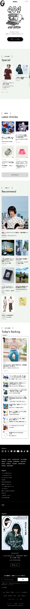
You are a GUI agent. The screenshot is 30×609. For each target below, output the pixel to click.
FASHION (4, 459)
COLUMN (14, 463)
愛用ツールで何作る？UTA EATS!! (8, 490)
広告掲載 (15, 603)
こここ (17, 599)
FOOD (3, 463)
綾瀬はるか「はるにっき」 (7, 484)
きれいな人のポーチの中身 (7, 477)
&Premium (10, 595)
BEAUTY (4, 461)
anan (4, 592)
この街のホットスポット (6, 495)
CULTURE (9, 461)
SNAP (9, 459)
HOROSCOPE (21, 463)
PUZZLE (4, 466)
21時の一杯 (4, 493)
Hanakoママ (24, 595)
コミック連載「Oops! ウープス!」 (8, 486)
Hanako (5, 595)
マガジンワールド (9, 603)
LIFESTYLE (23, 461)
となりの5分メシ (5, 488)
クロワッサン (17, 592)
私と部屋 (3, 479)
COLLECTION (15, 459)
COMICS (8, 463)
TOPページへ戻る (15, 39)
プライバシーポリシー (16, 583)
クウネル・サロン (11, 599)
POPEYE (12, 592)
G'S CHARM (23, 459)
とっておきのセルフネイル (7, 475)
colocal (18, 595)
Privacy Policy (21, 603)
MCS (21, 599)
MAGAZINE (10, 466)
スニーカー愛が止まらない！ (7, 473)
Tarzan (14, 595)
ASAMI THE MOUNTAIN (6, 482)
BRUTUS (7, 592)
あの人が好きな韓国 (5, 497)
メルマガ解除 (4, 587)
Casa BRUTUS (24, 592)
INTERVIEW (16, 461)
